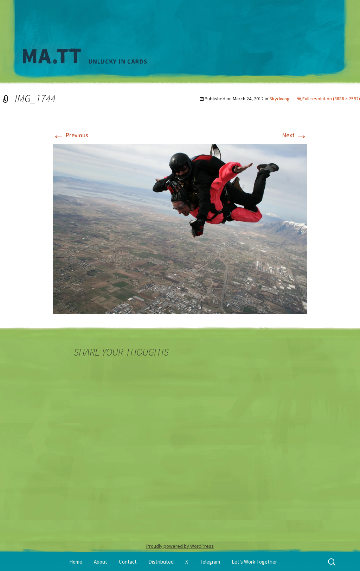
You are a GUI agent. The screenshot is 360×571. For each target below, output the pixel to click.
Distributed (161, 561)
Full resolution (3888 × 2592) (331, 98)
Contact (128, 561)
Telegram (210, 561)
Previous (70, 135)
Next (294, 135)
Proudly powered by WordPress (180, 546)
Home (75, 561)
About (100, 561)
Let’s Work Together (254, 561)
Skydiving (279, 98)
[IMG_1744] (180, 228)
